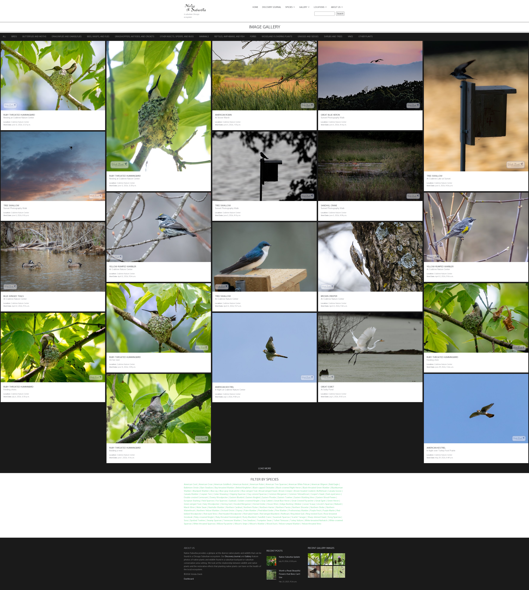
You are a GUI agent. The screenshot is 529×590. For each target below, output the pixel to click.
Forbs (253, 36)
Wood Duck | (272, 524)
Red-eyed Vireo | (211, 514)
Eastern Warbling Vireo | (305, 497)
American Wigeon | (320, 484)
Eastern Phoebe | (269, 497)
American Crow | (206, 484)
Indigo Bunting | (287, 504)
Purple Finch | (316, 510)
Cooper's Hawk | (318, 494)
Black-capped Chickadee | (264, 487)
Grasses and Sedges (308, 36)
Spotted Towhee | (198, 520)
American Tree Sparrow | (277, 484)
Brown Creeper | (286, 491)
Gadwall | (233, 500)
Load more (264, 468)
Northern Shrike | (318, 507)
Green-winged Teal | (193, 504)
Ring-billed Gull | (298, 514)
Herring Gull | (227, 504)
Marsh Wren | (190, 507)
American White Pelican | (300, 484)
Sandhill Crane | (265, 517)
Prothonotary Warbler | (299, 510)
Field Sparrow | (208, 500)
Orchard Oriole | (228, 510)
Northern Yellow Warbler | (208, 510)
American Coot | (191, 484)
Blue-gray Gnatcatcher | (230, 491)
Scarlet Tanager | (299, 517)
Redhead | (285, 514)
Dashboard (189, 579)
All (4, 36)
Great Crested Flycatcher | (303, 500)
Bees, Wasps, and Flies (98, 36)
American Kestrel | (241, 484)
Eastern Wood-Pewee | (326, 497)
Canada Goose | (335, 491)
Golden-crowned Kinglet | (249, 500)
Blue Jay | (215, 491)
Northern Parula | (284, 507)
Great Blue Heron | (282, 500)
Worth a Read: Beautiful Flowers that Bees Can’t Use (289, 573)
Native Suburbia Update (289, 557)
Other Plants (365, 36)
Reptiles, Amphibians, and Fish (229, 36)
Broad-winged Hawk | (268, 491)
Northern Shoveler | (301, 507)
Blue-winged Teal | (249, 491)
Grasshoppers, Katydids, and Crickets (134, 36)
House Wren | (273, 504)
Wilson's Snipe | (241, 524)
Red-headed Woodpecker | (231, 514)
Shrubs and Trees (333, 36)
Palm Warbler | (251, 510)
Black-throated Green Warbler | (317, 487)
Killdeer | (299, 504)
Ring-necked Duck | (314, 514)
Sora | (186, 520)
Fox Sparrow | (222, 500)
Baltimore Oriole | (192, 487)
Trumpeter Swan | (265, 520)
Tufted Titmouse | (281, 520)
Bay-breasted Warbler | (225, 487)
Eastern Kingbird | (253, 497)
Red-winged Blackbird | (270, 514)
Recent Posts (275, 550)
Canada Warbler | (192, 494)
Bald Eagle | (334, 484)
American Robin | (257, 484)
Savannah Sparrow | (282, 517)
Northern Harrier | (268, 507)
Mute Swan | (202, 507)
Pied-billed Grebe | (266, 510)
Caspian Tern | (206, 494)
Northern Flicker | (251, 507)
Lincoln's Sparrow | (325, 504)
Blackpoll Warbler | (201, 491)
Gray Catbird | (267, 500)
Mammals (204, 36)
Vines (350, 36)
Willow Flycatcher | (225, 524)
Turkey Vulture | (297, 520)
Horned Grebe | (260, 504)
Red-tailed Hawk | (251, 514)
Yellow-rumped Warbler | (290, 524)
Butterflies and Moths (34, 36)
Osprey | (240, 510)
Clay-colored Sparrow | (257, 494)
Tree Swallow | (249, 520)
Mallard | (338, 504)
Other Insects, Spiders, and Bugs (177, 36)
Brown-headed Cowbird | (305, 491)
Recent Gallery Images (321, 548)
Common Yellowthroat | (299, 494)
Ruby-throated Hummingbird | (229, 517)
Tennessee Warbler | (232, 520)
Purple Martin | (329, 510)
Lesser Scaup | (309, 504)
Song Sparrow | (335, 517)
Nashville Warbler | (217, 507)
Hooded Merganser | (243, 504)
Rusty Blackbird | (250, 517)
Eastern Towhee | (286, 497)
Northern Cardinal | (234, 507)
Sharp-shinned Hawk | (317, 517)
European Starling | (192, 500)
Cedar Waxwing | (221, 494)
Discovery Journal (271, 7)
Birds (14, 36)
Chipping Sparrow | (238, 494)
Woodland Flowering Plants (277, 36)
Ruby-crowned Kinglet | (204, 517)
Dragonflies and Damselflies (67, 36)
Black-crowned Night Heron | (289, 487)
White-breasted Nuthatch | (317, 520)
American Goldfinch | (223, 484)
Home (255, 7)
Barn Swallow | (207, 487)
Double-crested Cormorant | (196, 497)
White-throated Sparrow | (204, 524)
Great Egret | (321, 500)
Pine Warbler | (281, 510)
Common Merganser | (278, 494)
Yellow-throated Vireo (311, 524)
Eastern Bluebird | (237, 497)
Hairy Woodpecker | (212, 504)
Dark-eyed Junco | (334, 494)
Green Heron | (333, 500)
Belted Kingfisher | (244, 487)
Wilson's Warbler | (257, 524)
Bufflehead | (322, 491)
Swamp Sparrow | (215, 520)
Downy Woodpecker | (219, 497)
